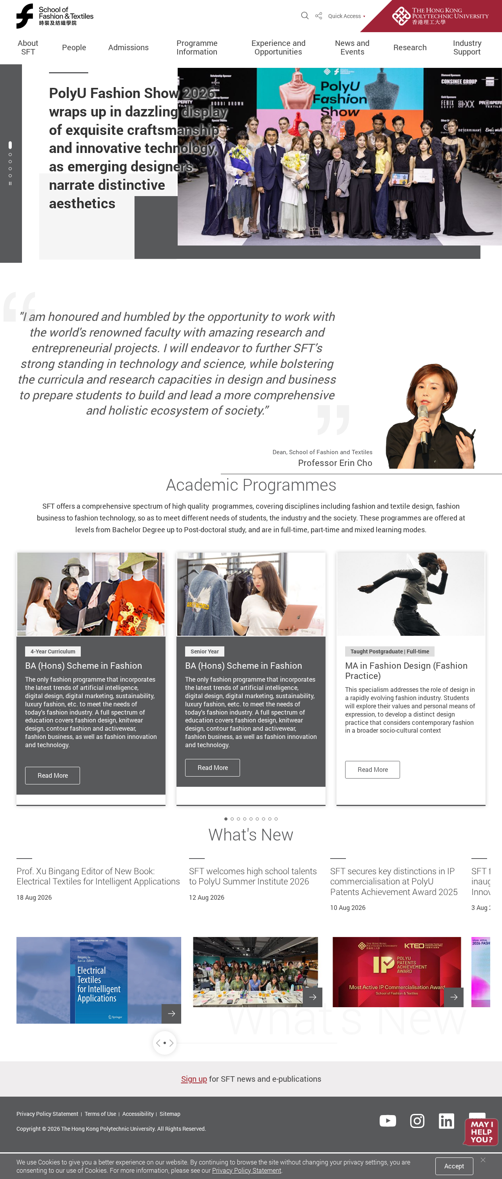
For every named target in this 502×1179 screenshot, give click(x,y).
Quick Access (344, 16)
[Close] (483, 1160)
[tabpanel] (251, 163)
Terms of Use (100, 1113)
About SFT (28, 47)
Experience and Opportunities (278, 47)
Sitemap (170, 1113)
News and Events (352, 47)
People (74, 47)
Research (410, 47)
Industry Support (467, 47)
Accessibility (138, 1113)
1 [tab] (10, 145)
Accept (454, 1166)
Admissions (128, 47)
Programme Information (197, 47)
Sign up (194, 1078)
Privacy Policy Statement (47, 1113)
